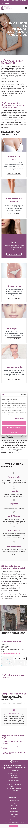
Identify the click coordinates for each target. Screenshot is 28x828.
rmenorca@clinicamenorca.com (11, 653)
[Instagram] (14, 791)
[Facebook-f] (11, 791)
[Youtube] (17, 791)
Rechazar (14, 432)
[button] (26, 8)
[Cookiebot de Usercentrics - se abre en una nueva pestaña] (20, 395)
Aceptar (14, 423)
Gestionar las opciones (13, 427)
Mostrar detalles (19, 418)
